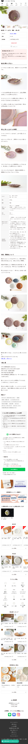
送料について (14, 732)
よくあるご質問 (20, 423)
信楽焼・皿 (7, 399)
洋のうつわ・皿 (9, 405)
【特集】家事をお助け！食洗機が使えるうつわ (9, 407)
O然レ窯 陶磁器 (13, 33)
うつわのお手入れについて (16, 418)
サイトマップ (14, 734)
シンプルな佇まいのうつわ (15, 399)
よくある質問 (14, 726)
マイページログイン (14, 722)
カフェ (19, 405)
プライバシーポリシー (14, 736)
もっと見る (14, 548)
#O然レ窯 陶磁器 (4, 403)
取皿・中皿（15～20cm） (11, 397)
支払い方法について (14, 730)
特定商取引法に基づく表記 (14, 728)
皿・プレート (4, 397)
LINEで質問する (14, 469)
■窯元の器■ (11, 403)
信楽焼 (18, 397)
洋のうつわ (16, 403)
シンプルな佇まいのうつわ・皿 (16, 401)
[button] (3, 27)
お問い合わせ (14, 724)
